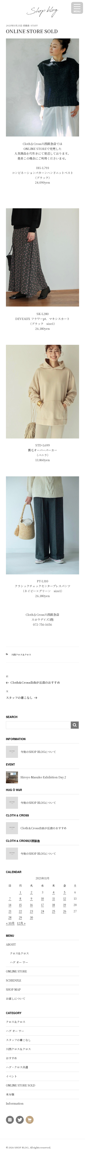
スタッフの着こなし (18, 1040)
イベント (11, 1076)
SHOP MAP (13, 989)
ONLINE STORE (16, 971)
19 (64, 905)
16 (31, 905)
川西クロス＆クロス (21, 654)
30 (31, 917)
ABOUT (11, 944)
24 (42, 911)
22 (20, 911)
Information (15, 1103)
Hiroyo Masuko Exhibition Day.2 (43, 777)
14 (9, 905)
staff (34, 25)
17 (42, 905)
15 (20, 905)
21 (9, 911)
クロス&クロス (19, 953)
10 (42, 898)
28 (9, 917)
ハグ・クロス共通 (17, 1067)
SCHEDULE (13, 980)
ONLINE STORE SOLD (20, 1085)
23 (31, 911)
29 (20, 917)
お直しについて (15, 998)
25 (53, 911)
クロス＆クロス (15, 1022)
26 (64, 911)
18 (53, 905)
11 (53, 898)
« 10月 (10, 923)
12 (64, 898)
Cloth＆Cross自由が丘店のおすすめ (44, 828)
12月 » (21, 923)
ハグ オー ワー (19, 962)
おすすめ (11, 1058)
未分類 (10, 1094)
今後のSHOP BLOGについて (38, 752)
